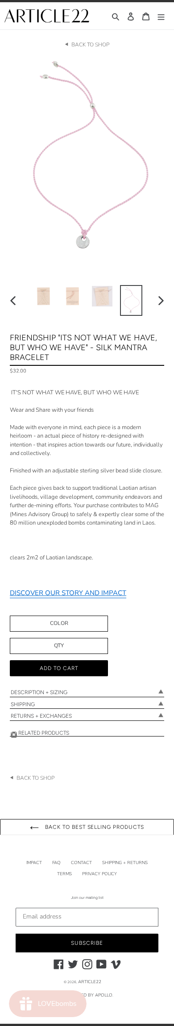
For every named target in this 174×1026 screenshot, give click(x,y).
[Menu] (161, 16)
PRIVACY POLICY (99, 874)
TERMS (64, 874)
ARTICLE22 (89, 982)
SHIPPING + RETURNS (125, 863)
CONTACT (81, 863)
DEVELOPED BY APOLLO (86, 995)
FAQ (56, 863)
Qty (59, 645)
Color (59, 623)
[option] (44, 296)
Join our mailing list (87, 897)
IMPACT (34, 863)
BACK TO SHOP (90, 44)
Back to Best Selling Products (93, 827)
